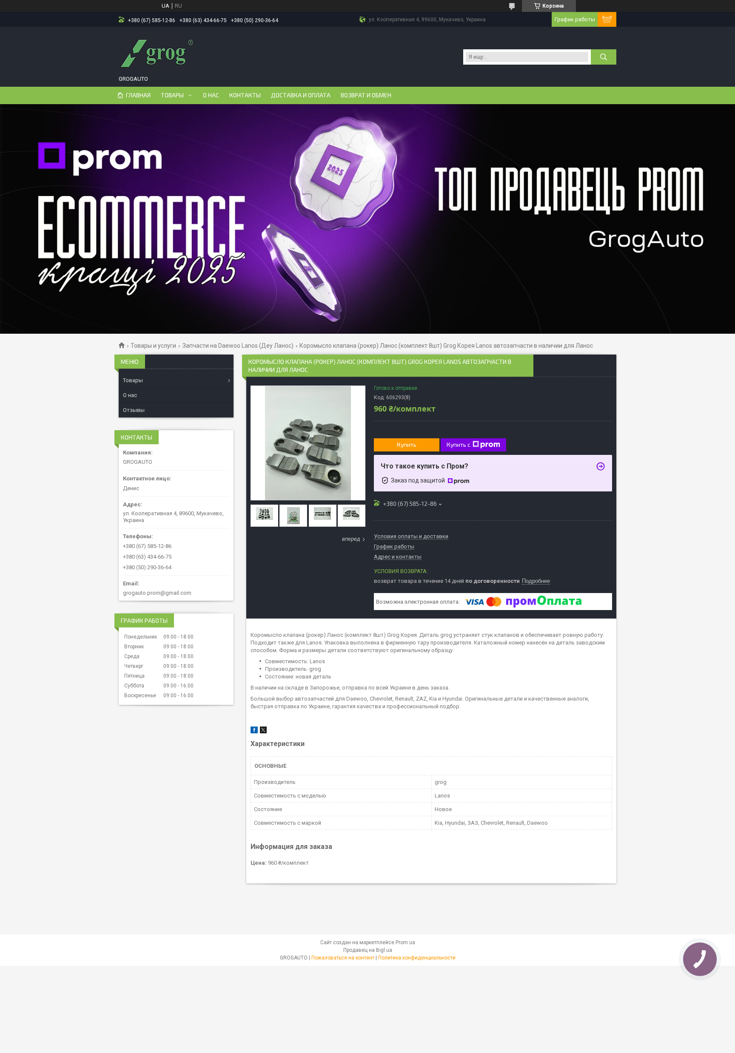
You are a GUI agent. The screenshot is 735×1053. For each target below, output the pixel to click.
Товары (172, 95)
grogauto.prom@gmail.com (157, 593)
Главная (138, 95)
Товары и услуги (153, 345)
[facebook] (254, 731)
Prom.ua (405, 942)
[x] (263, 731)
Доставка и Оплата (300, 95)
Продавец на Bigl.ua (367, 950)
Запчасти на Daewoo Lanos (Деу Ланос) (237, 345)
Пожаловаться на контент (342, 958)
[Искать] (603, 57)
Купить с (458, 444)
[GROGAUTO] (157, 52)
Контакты (245, 95)
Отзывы (134, 410)
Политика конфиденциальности (417, 958)
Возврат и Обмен (366, 95)
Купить (406, 444)
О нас (211, 95)
